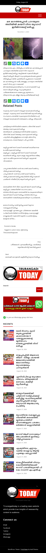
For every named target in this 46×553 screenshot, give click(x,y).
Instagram (6, 534)
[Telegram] (18, 63)
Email (5, 525)
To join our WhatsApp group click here (19, 317)
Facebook (6, 528)
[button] (4, 15)
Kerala (13, 226)
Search (5, 286)
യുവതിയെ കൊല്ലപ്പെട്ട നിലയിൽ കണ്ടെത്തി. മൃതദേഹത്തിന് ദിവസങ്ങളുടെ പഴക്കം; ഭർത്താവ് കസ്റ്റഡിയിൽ (28, 420)
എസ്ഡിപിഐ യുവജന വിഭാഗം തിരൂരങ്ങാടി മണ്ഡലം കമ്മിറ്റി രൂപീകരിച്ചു (28, 381)
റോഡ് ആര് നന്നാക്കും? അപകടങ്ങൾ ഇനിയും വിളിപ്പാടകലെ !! (28, 437)
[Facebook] (14, 63)
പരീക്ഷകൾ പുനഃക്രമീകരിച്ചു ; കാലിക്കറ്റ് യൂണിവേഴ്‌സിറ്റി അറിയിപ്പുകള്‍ (26, 244)
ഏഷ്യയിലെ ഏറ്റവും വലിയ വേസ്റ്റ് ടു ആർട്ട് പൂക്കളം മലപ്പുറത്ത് (27, 451)
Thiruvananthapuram (10, 233)
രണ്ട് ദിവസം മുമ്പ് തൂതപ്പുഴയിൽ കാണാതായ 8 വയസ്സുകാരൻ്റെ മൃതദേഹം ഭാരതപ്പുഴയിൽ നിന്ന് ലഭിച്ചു (27, 338)
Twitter (5, 531)
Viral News (24, 549)
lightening (24, 230)
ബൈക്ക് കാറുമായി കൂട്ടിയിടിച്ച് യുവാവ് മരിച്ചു (22, 256)
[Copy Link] (5, 63)
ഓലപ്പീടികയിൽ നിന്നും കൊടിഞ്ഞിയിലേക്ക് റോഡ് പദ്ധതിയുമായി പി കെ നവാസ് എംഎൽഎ (29, 466)
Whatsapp (6, 537)
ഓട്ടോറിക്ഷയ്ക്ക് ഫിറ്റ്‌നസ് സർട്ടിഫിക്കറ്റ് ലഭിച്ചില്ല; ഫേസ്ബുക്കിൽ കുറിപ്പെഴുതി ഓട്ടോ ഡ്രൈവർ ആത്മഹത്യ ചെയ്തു (29, 399)
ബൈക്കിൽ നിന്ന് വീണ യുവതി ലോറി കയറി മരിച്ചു (22, 187)
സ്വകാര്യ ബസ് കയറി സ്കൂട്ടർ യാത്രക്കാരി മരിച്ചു (21, 111)
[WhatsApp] (9, 63)
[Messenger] (22, 63)
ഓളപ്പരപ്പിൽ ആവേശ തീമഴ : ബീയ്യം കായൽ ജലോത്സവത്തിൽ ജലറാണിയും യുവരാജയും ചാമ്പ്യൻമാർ (27, 361)
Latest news (15, 230)
